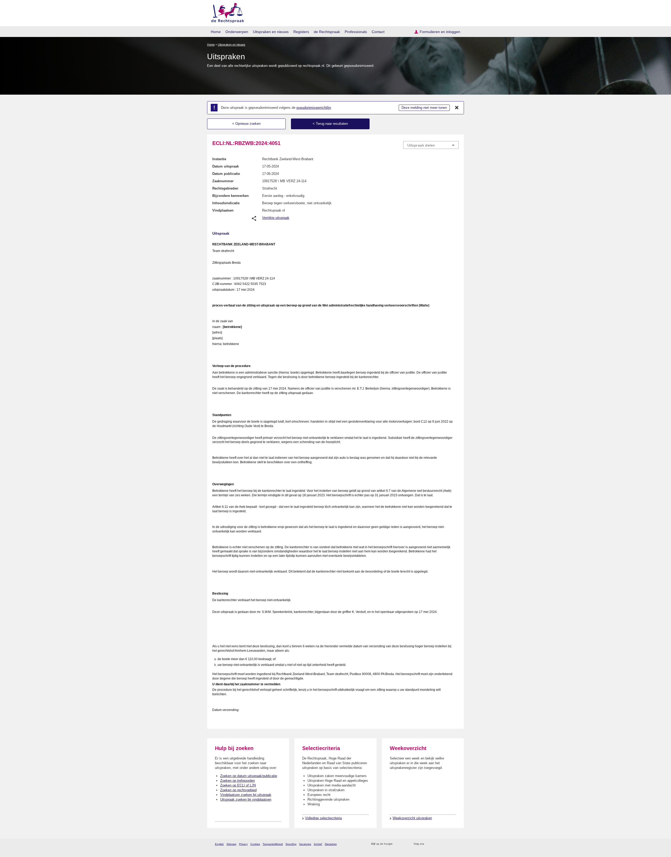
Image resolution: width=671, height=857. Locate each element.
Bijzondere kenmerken (230, 196)
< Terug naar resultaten (330, 124)
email (404, 844)
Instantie (219, 159)
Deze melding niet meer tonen (424, 108)
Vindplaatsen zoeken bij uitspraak (245, 795)
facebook (435, 844)
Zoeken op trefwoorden (237, 781)
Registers (301, 32)
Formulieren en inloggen (440, 32)
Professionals (356, 32)
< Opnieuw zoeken (246, 124)
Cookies (255, 844)
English (219, 844)
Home (216, 32)
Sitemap (231, 844)
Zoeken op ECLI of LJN (238, 785)
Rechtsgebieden (225, 188)
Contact (378, 32)
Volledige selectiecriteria (323, 818)
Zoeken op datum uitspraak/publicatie (248, 776)
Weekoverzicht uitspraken (412, 818)
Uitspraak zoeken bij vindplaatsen (245, 799)
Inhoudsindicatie (226, 203)
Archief (318, 844)
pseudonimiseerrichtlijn (313, 108)
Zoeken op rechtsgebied (238, 790)
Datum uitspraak (225, 166)
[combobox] (430, 145)
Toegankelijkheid (273, 844)
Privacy (243, 844)
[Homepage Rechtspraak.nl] (225, 12)
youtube (456, 844)
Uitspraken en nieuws (271, 32)
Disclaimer (331, 844)
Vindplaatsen (223, 210)
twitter (428, 844)
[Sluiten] (457, 108)
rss (397, 844)
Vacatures (305, 844)
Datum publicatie (226, 174)
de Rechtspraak (327, 32)
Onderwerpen (236, 32)
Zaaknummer (223, 181)
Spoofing (290, 844)
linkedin (449, 844)
